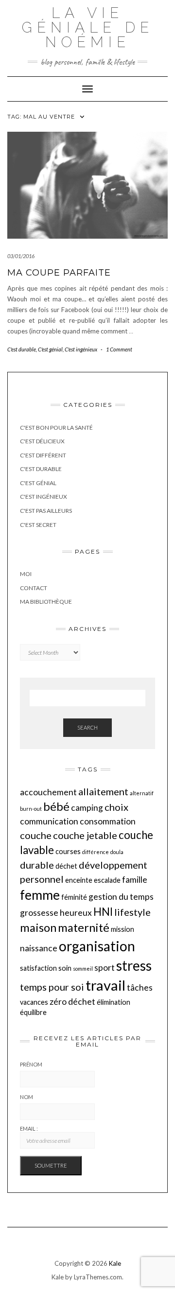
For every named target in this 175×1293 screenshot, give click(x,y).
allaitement (103, 791)
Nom (26, 1097)
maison (38, 927)
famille (134, 879)
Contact (33, 588)
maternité (83, 927)
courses (68, 851)
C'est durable (21, 349)
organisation (97, 946)
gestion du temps (121, 896)
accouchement (48, 792)
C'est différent (43, 455)
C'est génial (50, 349)
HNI (103, 911)
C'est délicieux (42, 441)
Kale (115, 1263)
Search (87, 727)
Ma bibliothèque (46, 601)
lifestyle (132, 912)
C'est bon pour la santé (56, 427)
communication (49, 821)
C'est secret (38, 524)
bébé (56, 806)
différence (95, 852)
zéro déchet (72, 1001)
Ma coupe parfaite (59, 272)
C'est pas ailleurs (46, 510)
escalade (107, 880)
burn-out (31, 808)
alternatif (142, 793)
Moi (26, 573)
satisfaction (38, 968)
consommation (108, 821)
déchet (66, 866)
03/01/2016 (21, 256)
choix (116, 807)
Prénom (31, 1064)
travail (105, 985)
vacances (34, 1002)
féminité (74, 897)
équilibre (33, 1012)
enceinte (78, 880)
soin (64, 968)
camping (87, 808)
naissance (38, 948)
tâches (140, 987)
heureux (76, 913)
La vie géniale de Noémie (88, 27)
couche (36, 835)
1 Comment (119, 349)
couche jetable (85, 835)
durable (37, 865)
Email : (29, 1128)
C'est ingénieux (81, 349)
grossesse (39, 913)
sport (104, 967)
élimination (113, 1002)
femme (40, 895)
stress (134, 965)
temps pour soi (52, 987)
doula (116, 852)
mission (122, 929)
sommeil (83, 968)
